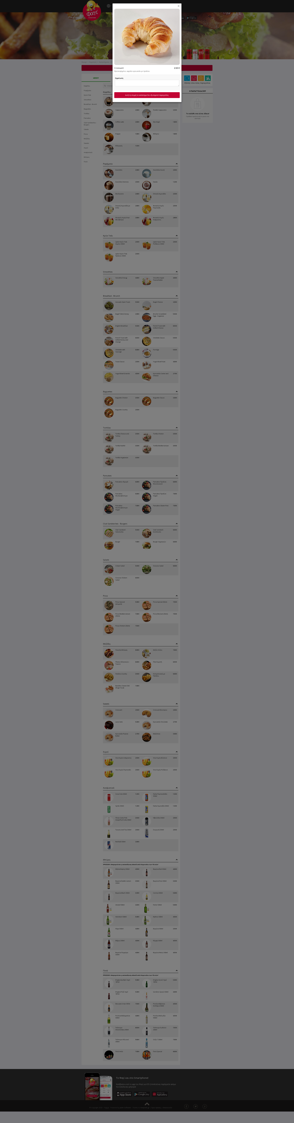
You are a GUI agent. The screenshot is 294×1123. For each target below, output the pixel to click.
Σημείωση (119, 78)
